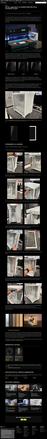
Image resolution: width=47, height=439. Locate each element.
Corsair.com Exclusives (19, 429)
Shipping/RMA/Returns (43, 430)
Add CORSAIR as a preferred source (14, 367)
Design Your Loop (26, 429)
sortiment (8, 340)
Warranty (41, 429)
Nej (25, 419)
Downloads (41, 428)
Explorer (33, 434)
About (33, 428)
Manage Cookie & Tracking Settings (6, 437)
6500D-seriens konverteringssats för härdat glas (18, 120)
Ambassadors (25, 436)
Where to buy (18, 430)
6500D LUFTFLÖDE (11, 74)
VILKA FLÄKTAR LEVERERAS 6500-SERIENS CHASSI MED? (35, 394)
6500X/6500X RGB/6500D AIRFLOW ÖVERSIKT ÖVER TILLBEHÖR (23, 395)
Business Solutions (19, 432)
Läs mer (8, 359)
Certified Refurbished (19, 431)
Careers (33, 430)
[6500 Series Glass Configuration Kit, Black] (9, 351)
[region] (7, 434)
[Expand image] (23, 38)
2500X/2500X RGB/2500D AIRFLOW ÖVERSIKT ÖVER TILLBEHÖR (11, 394)
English (29, 13)
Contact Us (33, 433)
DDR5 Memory (26, 435)
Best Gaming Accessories (25, 431)
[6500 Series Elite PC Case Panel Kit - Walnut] (19, 351)
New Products (18, 428)
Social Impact (33, 431)
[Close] (13, 430)
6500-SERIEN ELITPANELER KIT (13, 330)
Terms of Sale (42, 431)
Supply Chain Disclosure (35, 429)
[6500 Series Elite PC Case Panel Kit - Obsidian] (19, 354)
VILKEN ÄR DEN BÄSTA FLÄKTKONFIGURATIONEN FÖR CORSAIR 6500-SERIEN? (23, 410)
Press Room (33, 432)
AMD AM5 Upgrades (26, 434)
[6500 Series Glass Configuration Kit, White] (8, 354)
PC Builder (25, 428)
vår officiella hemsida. (19, 340)
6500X (23, 74)
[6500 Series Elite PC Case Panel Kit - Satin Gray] (17, 354)
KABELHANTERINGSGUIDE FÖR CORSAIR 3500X (36, 409)
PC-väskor (13, 340)
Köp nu (7, 360)
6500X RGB (36, 74)
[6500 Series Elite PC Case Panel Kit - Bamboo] (20, 354)
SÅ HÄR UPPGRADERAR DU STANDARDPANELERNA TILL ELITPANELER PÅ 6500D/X (10, 410)
